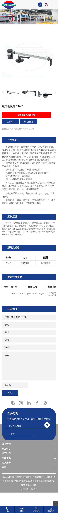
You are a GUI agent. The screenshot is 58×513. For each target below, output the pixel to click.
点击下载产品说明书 (26, 115)
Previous (2, 93)
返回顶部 (36, 511)
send (47, 425)
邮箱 (21, 511)
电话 (7, 511)
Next (54, 93)
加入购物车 (28, 122)
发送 (10, 392)
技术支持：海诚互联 (29, 489)
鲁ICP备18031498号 (29, 485)
